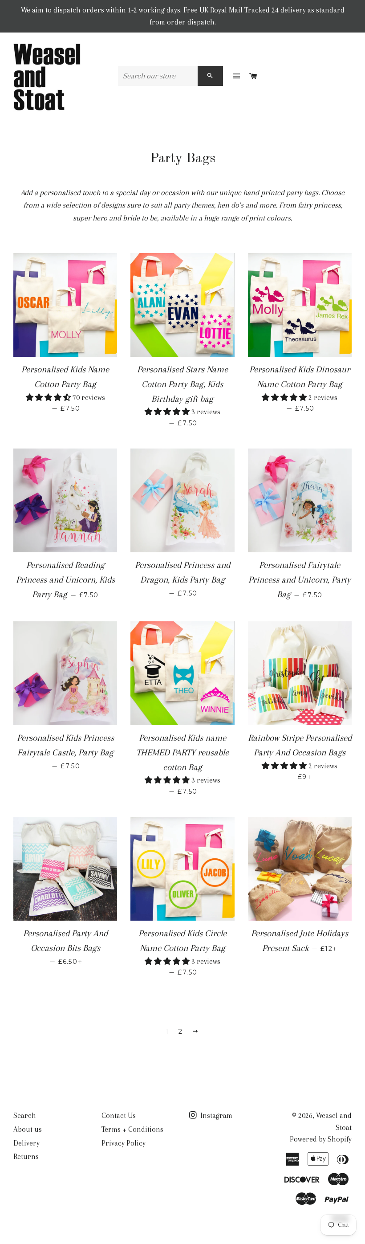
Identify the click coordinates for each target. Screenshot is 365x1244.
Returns (26, 1156)
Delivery (26, 1143)
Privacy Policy (123, 1143)
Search (24, 1115)
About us (27, 1129)
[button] (49, 397)
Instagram (215, 1115)
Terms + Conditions (132, 1129)
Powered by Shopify (321, 1139)
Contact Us (118, 1115)
